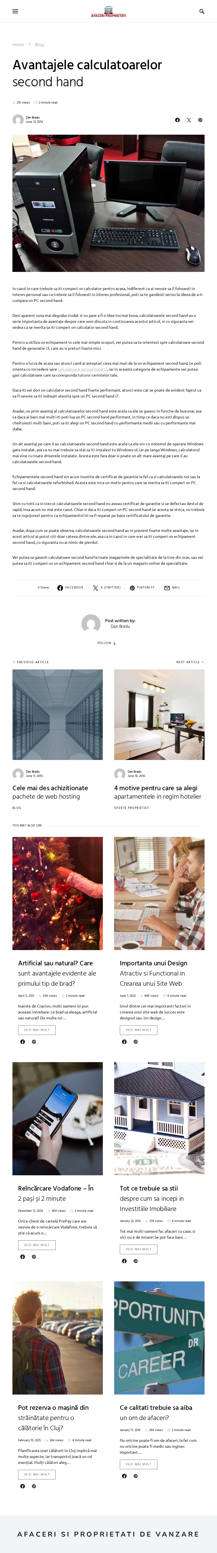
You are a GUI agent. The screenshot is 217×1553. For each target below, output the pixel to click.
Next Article (188, 662)
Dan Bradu (33, 117)
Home (18, 45)
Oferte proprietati (131, 808)
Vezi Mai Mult (37, 1030)
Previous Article (33, 662)
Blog (39, 45)
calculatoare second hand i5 (82, 368)
